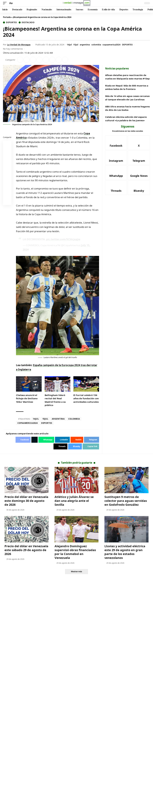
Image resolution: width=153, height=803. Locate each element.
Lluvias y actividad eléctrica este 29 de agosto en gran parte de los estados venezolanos (124, 552)
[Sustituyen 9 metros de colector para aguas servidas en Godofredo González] (126, 480)
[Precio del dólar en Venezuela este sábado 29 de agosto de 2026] (26, 529)
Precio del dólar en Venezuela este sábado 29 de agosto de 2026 (26, 550)
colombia (96, 44)
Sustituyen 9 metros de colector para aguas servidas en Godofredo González (125, 501)
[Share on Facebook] (20, 60)
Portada (7, 17)
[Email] (7, 201)
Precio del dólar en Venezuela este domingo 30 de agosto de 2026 (26, 501)
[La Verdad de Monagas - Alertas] (76, 3)
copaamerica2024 (111, 44)
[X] (139, 142)
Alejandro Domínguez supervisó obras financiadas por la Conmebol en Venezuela (75, 552)
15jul (75, 44)
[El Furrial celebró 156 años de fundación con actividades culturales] (86, 384)
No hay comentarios (13, 48)
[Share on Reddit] (46, 60)
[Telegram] (139, 158)
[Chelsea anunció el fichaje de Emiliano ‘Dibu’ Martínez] (29, 384)
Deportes (11, 22)
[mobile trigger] (5, 3)
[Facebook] (116, 142)
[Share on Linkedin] (39, 60)
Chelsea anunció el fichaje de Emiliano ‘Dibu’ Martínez (27, 398)
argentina (85, 44)
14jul (69, 44)
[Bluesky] (139, 188)
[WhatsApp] (116, 173)
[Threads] (116, 188)
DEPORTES (127, 44)
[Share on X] (27, 60)
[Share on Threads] (59, 60)
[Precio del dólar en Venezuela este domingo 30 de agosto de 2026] (26, 480)
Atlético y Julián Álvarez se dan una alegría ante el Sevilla (74, 501)
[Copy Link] (65, 60)
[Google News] (139, 173)
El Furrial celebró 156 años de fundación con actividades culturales (86, 398)
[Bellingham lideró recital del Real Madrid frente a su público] (57, 384)
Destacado (28, 22)
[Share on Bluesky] (7, 194)
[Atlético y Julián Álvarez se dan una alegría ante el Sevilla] (77, 480)
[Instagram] (116, 158)
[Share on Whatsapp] (33, 60)
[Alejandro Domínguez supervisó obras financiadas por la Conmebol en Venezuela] (77, 529)
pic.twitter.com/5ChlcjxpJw (63, 239)
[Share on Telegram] (52, 60)
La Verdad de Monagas (18, 44)
